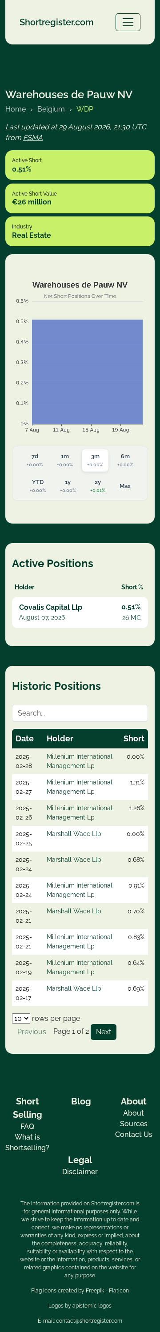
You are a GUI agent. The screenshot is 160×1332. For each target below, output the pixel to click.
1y (68, 486)
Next (103, 1032)
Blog (81, 1101)
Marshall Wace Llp (74, 833)
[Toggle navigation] (128, 22)
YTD (38, 486)
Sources (134, 1124)
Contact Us (133, 1134)
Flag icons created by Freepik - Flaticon (80, 1291)
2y (97, 486)
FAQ (27, 1126)
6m (125, 460)
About (133, 1113)
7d (35, 460)
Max (125, 486)
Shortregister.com (57, 22)
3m (95, 460)
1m (65, 460)
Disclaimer (80, 1172)
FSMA (33, 137)
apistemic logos (92, 1306)
